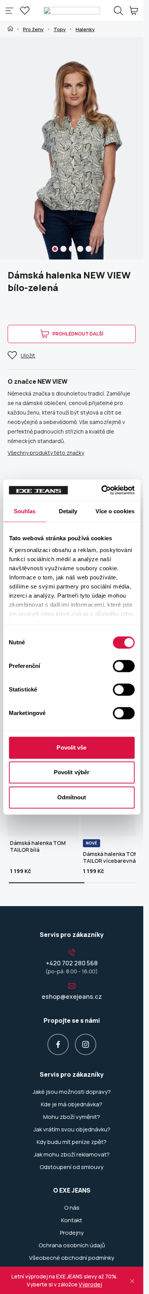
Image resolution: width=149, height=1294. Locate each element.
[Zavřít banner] (132, 1280)
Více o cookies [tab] (115, 511)
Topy (59, 29)
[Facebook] (58, 1044)
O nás (71, 1208)
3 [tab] (72, 249)
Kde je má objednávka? (71, 1104)
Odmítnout (71, 797)
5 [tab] (89, 249)
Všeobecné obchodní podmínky (71, 1258)
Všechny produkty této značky (46, 452)
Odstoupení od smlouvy (72, 1167)
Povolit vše (71, 747)
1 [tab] (55, 249)
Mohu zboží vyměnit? (71, 1117)
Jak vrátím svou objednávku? (71, 1129)
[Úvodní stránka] (10, 28)
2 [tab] (63, 249)
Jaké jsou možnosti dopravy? (71, 1092)
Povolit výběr (71, 772)
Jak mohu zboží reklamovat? (72, 1154)
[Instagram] (85, 1044)
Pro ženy (33, 29)
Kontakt (71, 1220)
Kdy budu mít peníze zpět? (72, 1142)
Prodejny (72, 1233)
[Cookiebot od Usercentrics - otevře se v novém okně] (102, 490)
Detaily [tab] (68, 511)
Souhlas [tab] (25, 511)
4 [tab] (80, 249)
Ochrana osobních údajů (72, 1245)
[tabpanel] (74, 148)
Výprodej (90, 1284)
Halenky (85, 29)
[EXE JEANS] (71, 10)
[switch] (123, 666)
